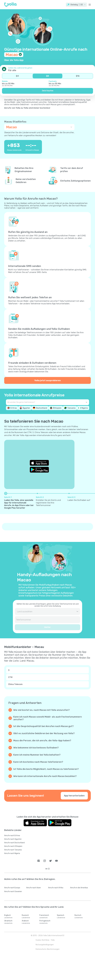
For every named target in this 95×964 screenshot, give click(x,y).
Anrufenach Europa (12, 888)
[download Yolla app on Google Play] (39, 470)
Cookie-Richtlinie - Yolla (45, 940)
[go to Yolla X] (50, 860)
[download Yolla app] (35, 822)
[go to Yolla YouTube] (56, 860)
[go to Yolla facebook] (38, 860)
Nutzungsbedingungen (45, 945)
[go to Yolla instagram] (44, 860)
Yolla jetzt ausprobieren (47, 380)
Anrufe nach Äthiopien (13, 846)
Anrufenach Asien (33, 888)
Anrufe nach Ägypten (13, 839)
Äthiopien (57, 408)
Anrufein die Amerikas (79, 888)
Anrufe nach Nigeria (12, 853)
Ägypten (26, 408)
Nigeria (84, 408)
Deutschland (41, 408)
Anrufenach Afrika (55, 888)
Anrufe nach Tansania (13, 850)
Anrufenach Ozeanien (13, 891)
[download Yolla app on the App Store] (39, 463)
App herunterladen (74, 795)
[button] (76, 5)
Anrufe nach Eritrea (12, 835)
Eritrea (13, 408)
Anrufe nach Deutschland (14, 843)
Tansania (71, 408)
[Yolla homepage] (10, 4)
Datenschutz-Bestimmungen (47, 949)
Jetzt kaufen (47, 91)
